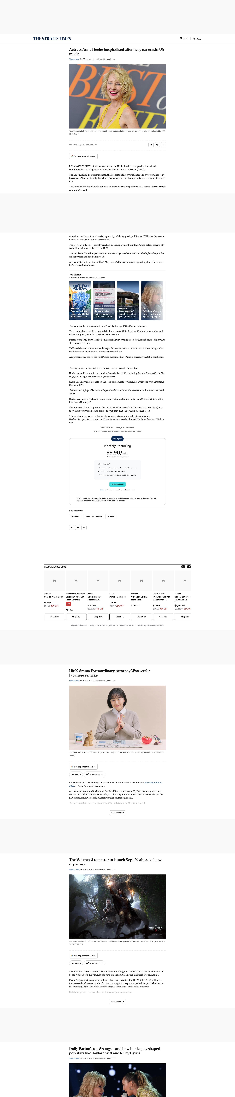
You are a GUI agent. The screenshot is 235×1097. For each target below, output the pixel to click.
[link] (52, 38)
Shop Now (54, 617)
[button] (184, 38)
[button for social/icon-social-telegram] (151, 144)
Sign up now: (74, 59)
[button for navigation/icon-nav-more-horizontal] (163, 144)
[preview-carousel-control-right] (162, 301)
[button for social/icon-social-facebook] (157, 144)
